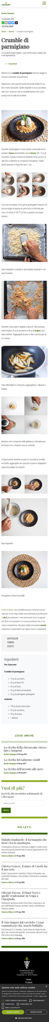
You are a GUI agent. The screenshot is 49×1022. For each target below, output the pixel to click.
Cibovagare (6, 3)
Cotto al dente (7, 610)
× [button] (46, 986)
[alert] (24, 1003)
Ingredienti (13, 64)
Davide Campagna (7, 13)
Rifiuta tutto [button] (36, 1012)
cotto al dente (7, 26)
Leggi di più (43, 996)
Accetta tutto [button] (13, 1012)
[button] (24, 1018)
